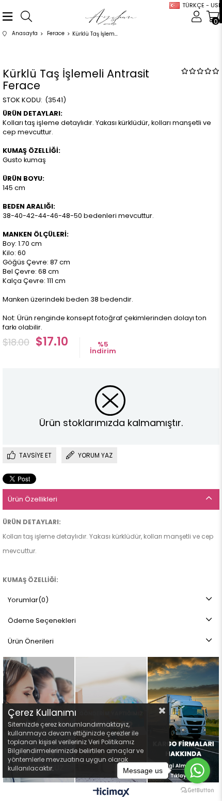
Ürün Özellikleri (32, 499)
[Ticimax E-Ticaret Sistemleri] (111, 793)
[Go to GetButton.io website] (197, 790)
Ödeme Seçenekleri (42, 620)
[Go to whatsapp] (197, 770)
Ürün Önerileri (31, 641)
